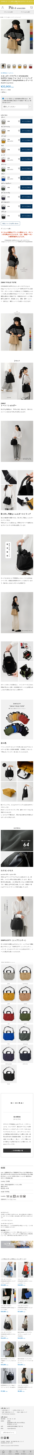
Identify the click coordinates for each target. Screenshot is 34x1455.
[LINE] (5, 1438)
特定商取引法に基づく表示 (7, 1442)
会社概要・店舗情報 (5, 1441)
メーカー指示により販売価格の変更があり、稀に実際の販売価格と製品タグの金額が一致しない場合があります (16, 100)
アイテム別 (7, 17)
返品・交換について (22, 1412)
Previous (2, 41)
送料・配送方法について (8, 1412)
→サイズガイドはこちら (7, 1220)
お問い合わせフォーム (8, 1432)
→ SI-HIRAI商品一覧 (17, 1150)
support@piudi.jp (11, 1428)
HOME (1, 17)
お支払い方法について (18, 1410)
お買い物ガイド (6, 1410)
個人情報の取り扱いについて (17, 1441)
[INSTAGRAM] (2, 1438)
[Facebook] (8, 1438)
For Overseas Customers (8, 1414)
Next (32, 41)
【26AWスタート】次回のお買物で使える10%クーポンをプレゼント (17, 2)
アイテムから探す (25, 12)
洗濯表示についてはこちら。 (9, 1199)
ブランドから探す (8, 12)
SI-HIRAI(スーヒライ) (7, 73)
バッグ (12, 17)
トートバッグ (18, 17)
